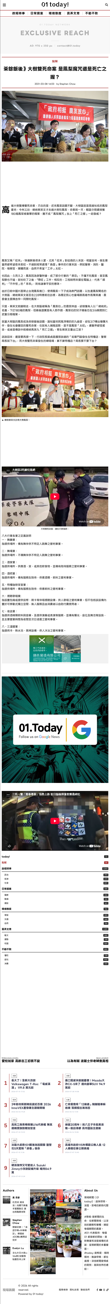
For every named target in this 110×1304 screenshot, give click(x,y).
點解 (55, 61)
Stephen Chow (68, 84)
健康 (6, 895)
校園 (6, 943)
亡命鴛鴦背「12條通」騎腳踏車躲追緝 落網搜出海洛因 (85, 1106)
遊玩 (6, 959)
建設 (6, 903)
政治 (6, 874)
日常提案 (6, 889)
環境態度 (6, 909)
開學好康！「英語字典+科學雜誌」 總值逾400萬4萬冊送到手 (20, 1234)
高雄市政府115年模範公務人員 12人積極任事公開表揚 (85, 1147)
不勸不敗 (6, 949)
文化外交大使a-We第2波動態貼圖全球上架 (20, 1256)
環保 (6, 915)
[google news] (55, 729)
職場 (6, 899)
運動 (6, 939)
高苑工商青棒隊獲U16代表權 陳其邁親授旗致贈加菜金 (31, 1126)
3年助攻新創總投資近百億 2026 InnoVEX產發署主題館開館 (31, 1106)
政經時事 (6, 868)
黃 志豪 (16, 1197)
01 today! (38, 1294)
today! (6, 856)
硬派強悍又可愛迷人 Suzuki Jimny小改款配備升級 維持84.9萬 (31, 1169)
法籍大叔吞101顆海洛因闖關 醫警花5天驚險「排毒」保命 (31, 1147)
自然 (6, 923)
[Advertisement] (55, 183)
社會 (6, 883)
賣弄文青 (6, 929)
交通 (6, 919)
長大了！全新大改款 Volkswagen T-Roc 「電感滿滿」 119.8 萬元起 (30, 1084)
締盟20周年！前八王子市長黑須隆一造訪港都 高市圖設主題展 (84, 1126)
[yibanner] (55, 648)
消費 (6, 963)
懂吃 (6, 955)
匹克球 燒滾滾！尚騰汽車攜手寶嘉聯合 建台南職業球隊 (20, 1207)
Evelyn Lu (18, 1248)
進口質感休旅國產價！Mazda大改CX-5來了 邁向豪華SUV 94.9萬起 (85, 1084)
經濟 (6, 879)
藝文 (6, 935)
